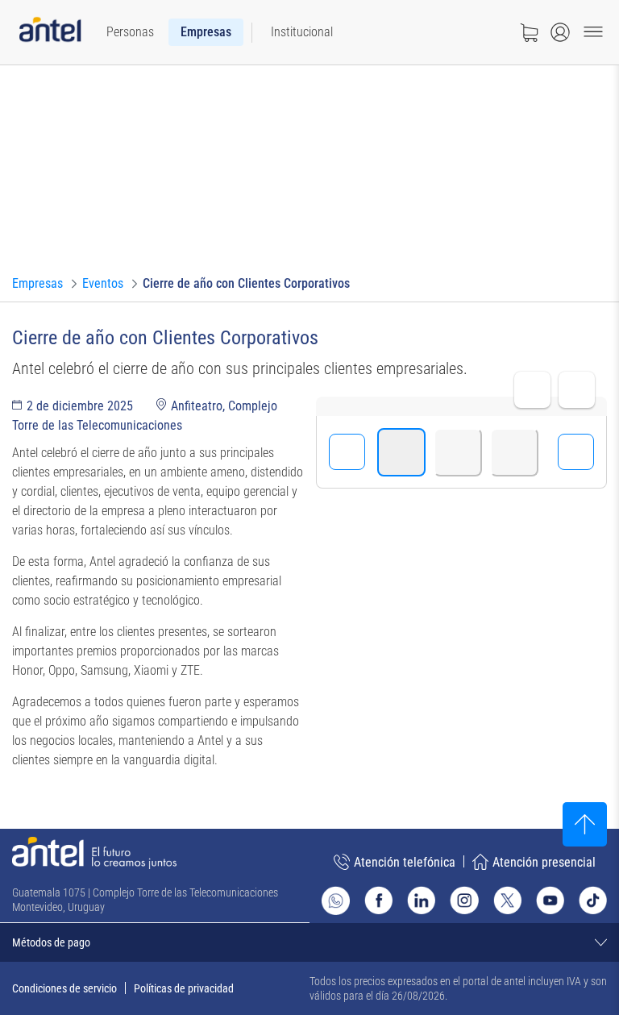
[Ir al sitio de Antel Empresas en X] (507, 900)
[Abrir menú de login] (560, 32)
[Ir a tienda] (529, 32)
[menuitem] (130, 32)
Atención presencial (544, 862)
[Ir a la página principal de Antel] (94, 853)
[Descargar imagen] (577, 390)
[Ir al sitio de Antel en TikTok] (593, 900)
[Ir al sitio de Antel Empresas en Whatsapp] (336, 900)
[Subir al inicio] (585, 824)
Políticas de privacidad (184, 988)
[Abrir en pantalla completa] (532, 390)
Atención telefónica (404, 862)
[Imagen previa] (347, 452)
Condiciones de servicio (64, 988)
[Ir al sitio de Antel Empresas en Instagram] (464, 900)
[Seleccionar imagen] (401, 452)
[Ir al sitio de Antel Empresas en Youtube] (550, 900)
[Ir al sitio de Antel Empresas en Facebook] (378, 900)
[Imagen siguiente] (576, 452)
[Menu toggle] (593, 32)
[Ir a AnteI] (50, 32)
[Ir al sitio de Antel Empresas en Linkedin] (421, 900)
